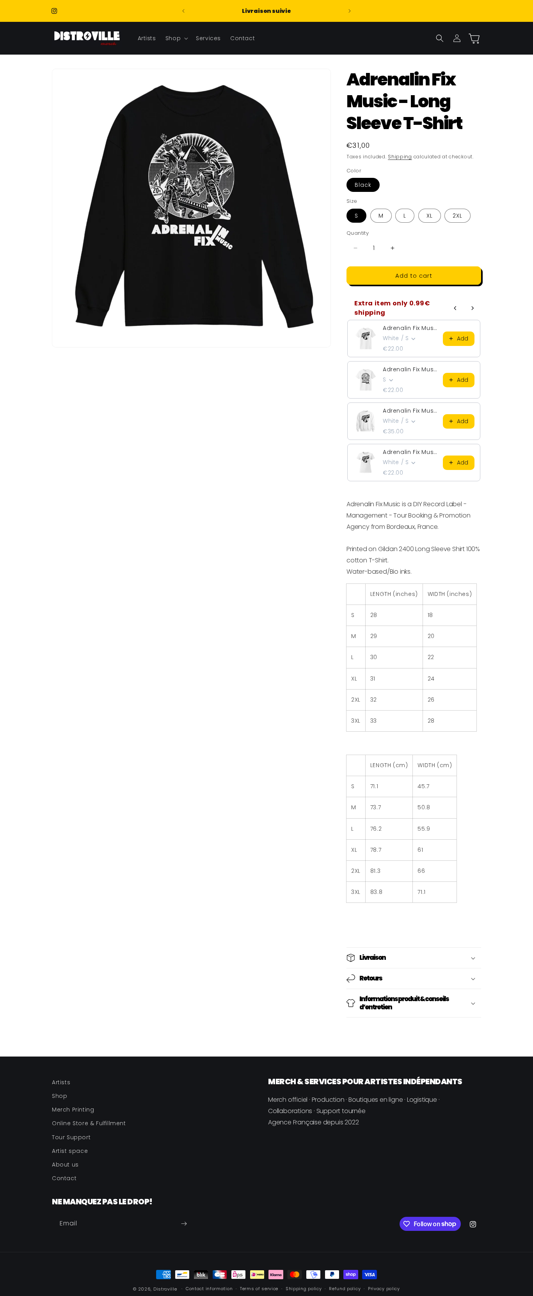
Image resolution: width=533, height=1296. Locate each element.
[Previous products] (455, 308)
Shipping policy (304, 1288)
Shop (59, 1096)
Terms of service (259, 1288)
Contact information (209, 1288)
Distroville (165, 1289)
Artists (61, 1082)
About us (65, 1164)
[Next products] (472, 308)
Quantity (357, 233)
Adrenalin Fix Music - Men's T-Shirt (410, 328)
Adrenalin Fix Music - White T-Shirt (410, 369)
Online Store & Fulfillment (89, 1123)
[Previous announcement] (183, 11)
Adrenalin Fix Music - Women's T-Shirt (410, 452)
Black (363, 185)
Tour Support (71, 1137)
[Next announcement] (349, 11)
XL (429, 216)
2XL (457, 216)
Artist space (70, 1151)
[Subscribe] (183, 1223)
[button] (176, 38)
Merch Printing (73, 1109)
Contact (64, 1178)
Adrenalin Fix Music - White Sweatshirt (410, 411)
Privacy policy (384, 1288)
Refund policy (345, 1288)
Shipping (400, 156)
